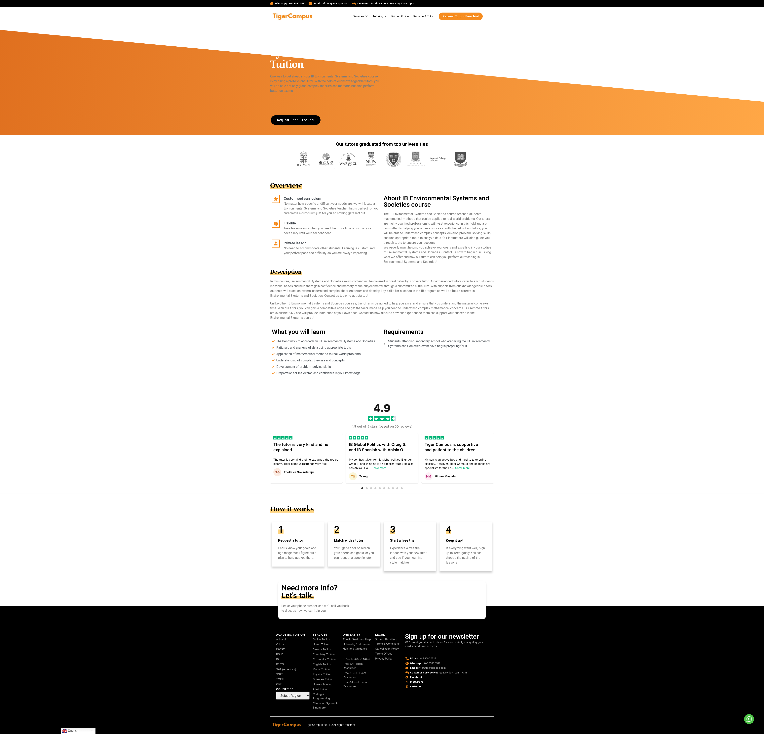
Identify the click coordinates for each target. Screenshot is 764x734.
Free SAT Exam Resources (353, 665)
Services (358, 16)
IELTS (280, 664)
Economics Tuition (324, 659)
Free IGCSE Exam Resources (354, 675)
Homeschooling (322, 684)
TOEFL (280, 679)
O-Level (281, 644)
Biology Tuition (322, 649)
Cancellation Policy (387, 648)
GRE (279, 684)
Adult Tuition (320, 689)
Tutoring (378, 16)
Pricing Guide (400, 16)
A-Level (281, 639)
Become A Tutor (423, 16)
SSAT (279, 674)
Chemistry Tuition (324, 654)
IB (277, 659)
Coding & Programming (321, 696)
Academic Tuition (290, 634)
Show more (379, 468)
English (73, 730)
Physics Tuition (322, 674)
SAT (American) (286, 669)
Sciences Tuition (323, 679)
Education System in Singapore (325, 705)
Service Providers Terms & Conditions (387, 641)
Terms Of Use (383, 653)
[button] (362, 488)
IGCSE (280, 649)
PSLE (279, 654)
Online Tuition (321, 639)
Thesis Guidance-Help (357, 639)
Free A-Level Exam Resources (355, 684)
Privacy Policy (383, 658)
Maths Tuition (321, 669)
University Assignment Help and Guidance (356, 646)
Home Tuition (321, 644)
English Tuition (322, 664)
